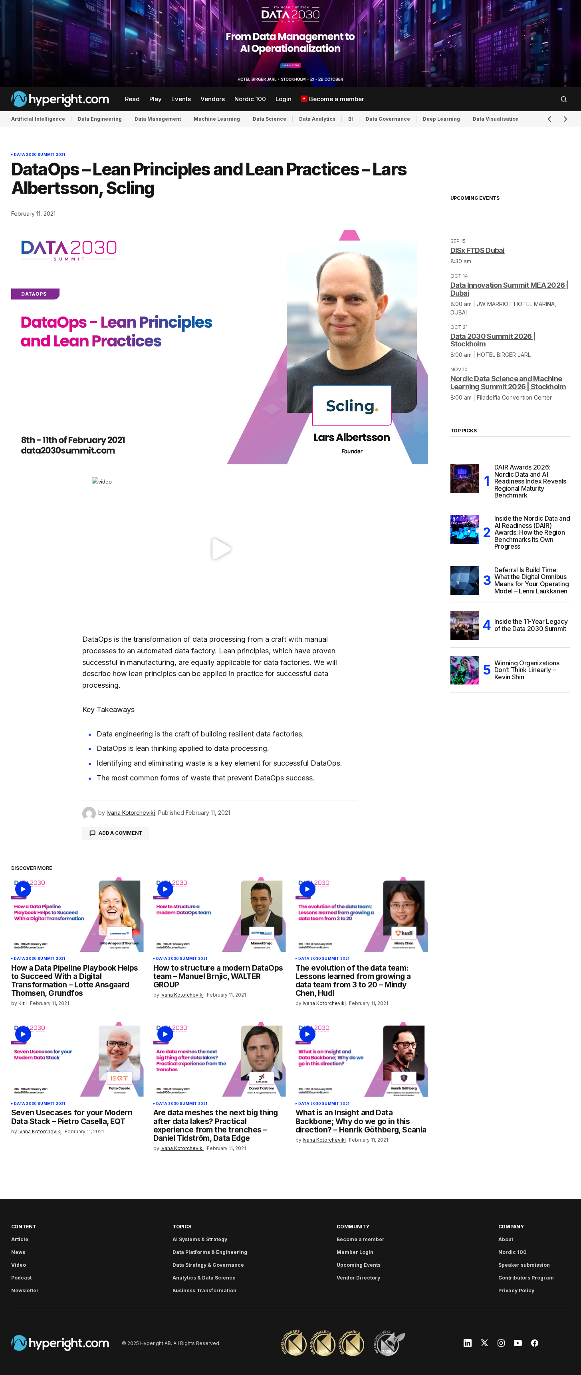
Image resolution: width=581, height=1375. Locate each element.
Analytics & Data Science (204, 1278)
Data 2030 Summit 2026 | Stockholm (492, 340)
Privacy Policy (516, 1290)
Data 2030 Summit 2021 (39, 155)
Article (19, 1239)
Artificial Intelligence (38, 119)
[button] (563, 99)
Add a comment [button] (120, 833)
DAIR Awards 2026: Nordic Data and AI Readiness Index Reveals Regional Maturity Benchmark (530, 481)
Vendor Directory (358, 1278)
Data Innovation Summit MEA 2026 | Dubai (509, 289)
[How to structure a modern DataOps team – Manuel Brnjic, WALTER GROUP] (219, 914)
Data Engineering (100, 119)
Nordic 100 (512, 1252)
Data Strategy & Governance (208, 1265)
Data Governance (388, 119)
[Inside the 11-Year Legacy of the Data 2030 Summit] (464, 625)
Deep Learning (441, 119)
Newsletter (25, 1290)
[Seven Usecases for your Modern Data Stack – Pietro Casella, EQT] (77, 1059)
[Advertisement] (290, 43)
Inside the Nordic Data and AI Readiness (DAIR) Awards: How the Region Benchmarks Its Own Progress (532, 532)
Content (23, 1227)
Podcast (21, 1278)
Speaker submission (524, 1265)
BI (350, 119)
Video (18, 1265)
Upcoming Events (359, 1265)
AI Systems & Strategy (200, 1239)
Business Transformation (204, 1290)
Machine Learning (217, 119)
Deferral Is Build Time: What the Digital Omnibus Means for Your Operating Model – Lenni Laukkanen (531, 580)
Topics (182, 1227)
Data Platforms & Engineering (210, 1252)
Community (353, 1227)
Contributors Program (526, 1278)
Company (511, 1227)
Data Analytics (317, 119)
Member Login (355, 1252)
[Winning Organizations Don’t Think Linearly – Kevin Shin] (464, 670)
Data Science (269, 119)
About (505, 1239)
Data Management (158, 119)
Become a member (361, 1239)
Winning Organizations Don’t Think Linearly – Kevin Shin (526, 670)
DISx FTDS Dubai (477, 250)
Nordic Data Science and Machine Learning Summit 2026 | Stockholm (508, 382)
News (18, 1252)
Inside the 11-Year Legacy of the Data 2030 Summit (531, 625)
